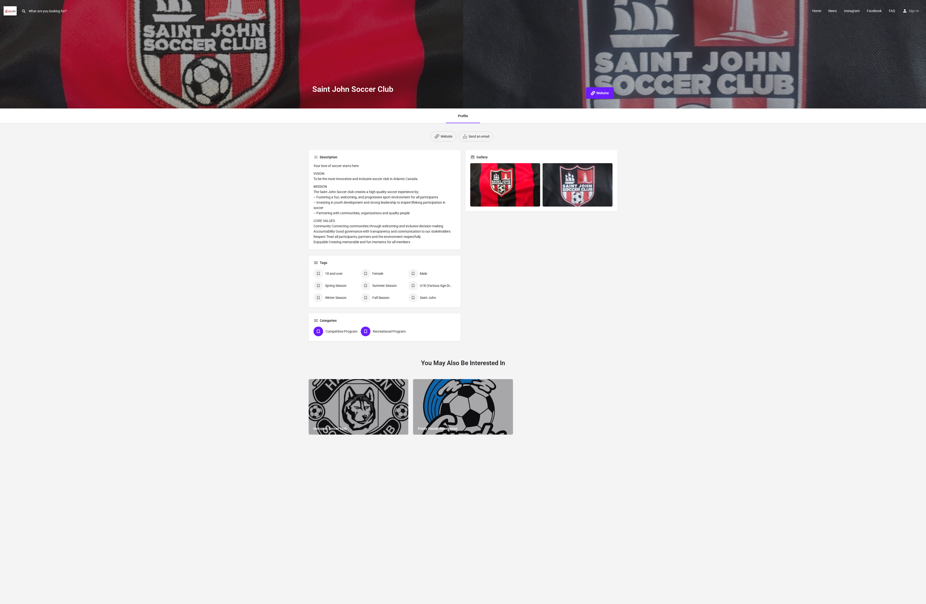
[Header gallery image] (231, 54)
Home (816, 11)
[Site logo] (11, 10)
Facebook (874, 11)
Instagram (852, 11)
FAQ (892, 11)
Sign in (914, 11)
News (832, 11)
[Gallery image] (505, 185)
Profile (463, 116)
